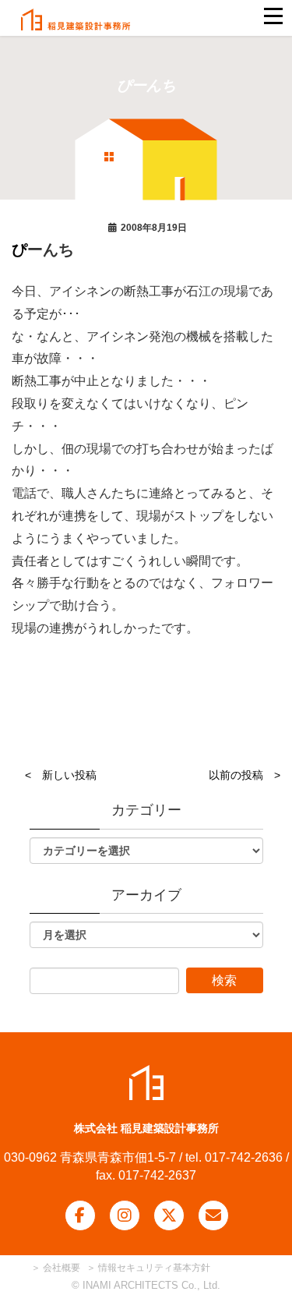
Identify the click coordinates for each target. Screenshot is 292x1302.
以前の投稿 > (244, 775)
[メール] (213, 1215)
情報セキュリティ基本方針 (154, 1267)
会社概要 (60, 1267)
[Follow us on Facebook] (80, 1215)
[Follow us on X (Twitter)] (169, 1215)
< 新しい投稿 (61, 775)
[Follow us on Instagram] (124, 1215)
